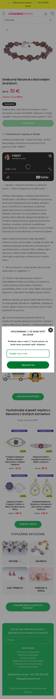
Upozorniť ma (28, 365)
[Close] (50, 330)
